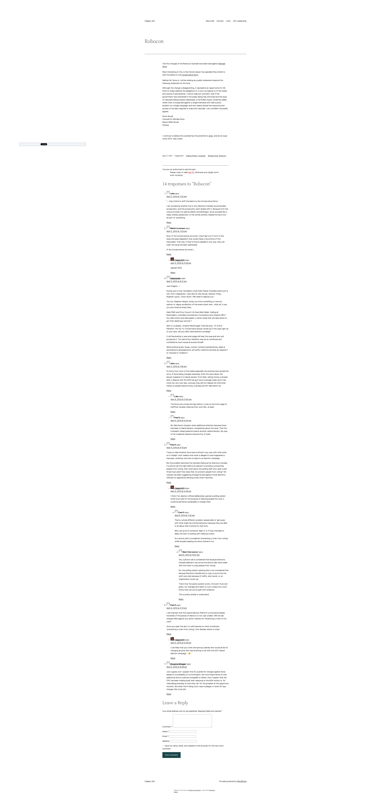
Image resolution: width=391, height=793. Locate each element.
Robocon (222, 156)
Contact (220, 21)
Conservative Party (190, 75)
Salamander (175, 278)
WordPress (241, 781)
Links (228, 21)
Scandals (202, 156)
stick (211, 136)
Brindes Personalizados (194, 790)
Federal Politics (192, 156)
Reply (168, 222)
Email (165, 736)
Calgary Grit (150, 21)
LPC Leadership (239, 21)
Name (165, 731)
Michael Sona (213, 156)
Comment (167, 727)
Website (165, 741)
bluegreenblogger (178, 664)
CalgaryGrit (179, 260)
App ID (191, 172)
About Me (210, 21)
